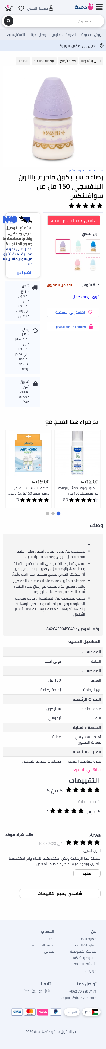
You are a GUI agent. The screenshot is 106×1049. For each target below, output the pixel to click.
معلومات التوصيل (83, 945)
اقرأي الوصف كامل (86, 296)
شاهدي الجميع (87, 769)
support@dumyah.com (77, 997)
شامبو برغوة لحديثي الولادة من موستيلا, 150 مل (78, 491)
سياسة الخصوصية (83, 951)
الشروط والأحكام (84, 957)
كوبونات (90, 970)
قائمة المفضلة (43, 945)
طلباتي (49, 951)
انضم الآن (24, 272)
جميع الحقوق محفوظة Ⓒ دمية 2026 (53, 1031)
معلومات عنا (87, 938)
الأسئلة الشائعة (85, 963)
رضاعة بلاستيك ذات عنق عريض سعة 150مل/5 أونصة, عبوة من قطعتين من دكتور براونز (28, 491)
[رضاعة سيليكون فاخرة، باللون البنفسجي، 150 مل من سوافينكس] (53, 116)
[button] (58, 513)
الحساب (49, 938)
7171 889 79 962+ (82, 991)
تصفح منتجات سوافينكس (85, 170)
